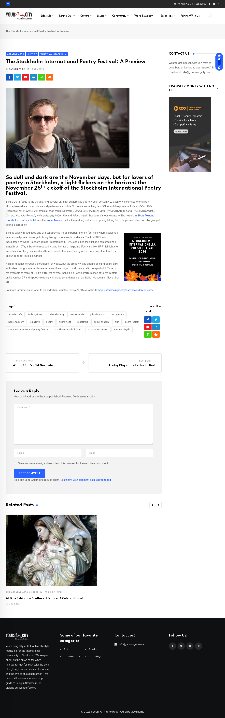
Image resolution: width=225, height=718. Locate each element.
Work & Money (143, 16)
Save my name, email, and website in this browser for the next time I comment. (63, 463)
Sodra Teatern (132, 322)
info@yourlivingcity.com (131, 644)
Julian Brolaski (97, 314)
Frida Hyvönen (35, 314)
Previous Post (24, 361)
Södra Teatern (146, 215)
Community (119, 16)
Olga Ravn (35, 322)
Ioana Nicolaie (77, 314)
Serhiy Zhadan (101, 322)
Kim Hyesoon (117, 314)
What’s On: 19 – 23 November (34, 365)
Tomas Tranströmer (98, 329)
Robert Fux (82, 322)
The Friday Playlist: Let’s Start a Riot (129, 365)
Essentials (167, 16)
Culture (84, 16)
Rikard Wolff (65, 322)
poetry (49, 322)
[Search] (210, 16)
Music (100, 16)
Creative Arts (19, 592)
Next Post (145, 361)
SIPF (117, 322)
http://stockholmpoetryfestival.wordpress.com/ (125, 290)
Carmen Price (17, 69)
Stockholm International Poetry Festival (28, 329)
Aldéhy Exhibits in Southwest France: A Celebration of (44, 598)
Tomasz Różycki (122, 329)
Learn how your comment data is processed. (85, 479)
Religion (57, 592)
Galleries (45, 592)
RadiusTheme (135, 711)
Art (8, 592)
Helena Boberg (56, 314)
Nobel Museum (55, 220)
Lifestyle (46, 16)
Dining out (65, 16)
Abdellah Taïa (15, 314)
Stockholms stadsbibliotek (21, 220)
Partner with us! (190, 16)
